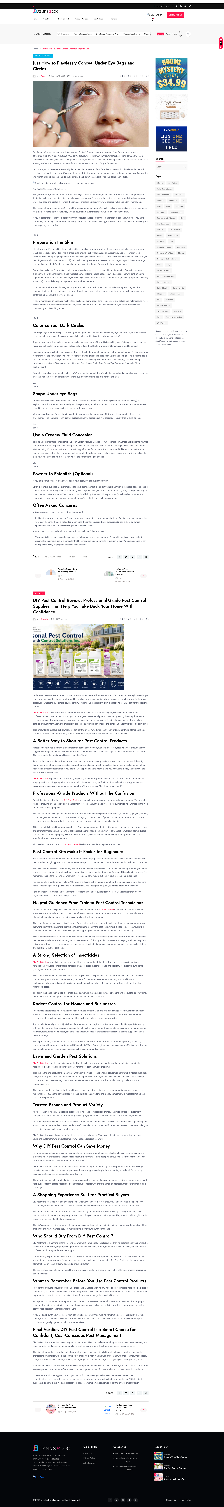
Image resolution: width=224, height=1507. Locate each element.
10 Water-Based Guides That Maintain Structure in (125, 571)
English (159, 15)
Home (35, 19)
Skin (158, 300)
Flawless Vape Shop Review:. (176, 1457)
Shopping (160, 294)
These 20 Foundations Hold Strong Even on (67, 570)
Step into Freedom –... (150, 34)
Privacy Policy (89, 1458)
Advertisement (89, 1463)
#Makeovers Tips (43, 56)
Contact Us (87, 1453)
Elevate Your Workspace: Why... (125, 34)
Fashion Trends (176, 212)
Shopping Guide (176, 294)
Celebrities (179, 195)
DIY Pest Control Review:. (175, 1468)
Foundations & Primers (166, 218)
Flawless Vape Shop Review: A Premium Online (124, 1407)
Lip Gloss (160, 241)
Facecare (179, 206)
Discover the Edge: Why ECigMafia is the (67, 1406)
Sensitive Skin (178, 288)
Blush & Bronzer (163, 195)
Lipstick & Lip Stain (164, 247)
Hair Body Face (163, 224)
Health (159, 236)
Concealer (173, 201)
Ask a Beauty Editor (53, 557)
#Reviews (39, 593)
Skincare (169, 300)
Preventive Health (163, 270)
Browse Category (43, 34)
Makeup (72, 557)
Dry (184, 201)
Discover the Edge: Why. (174, 1479)
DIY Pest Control (40, 712)
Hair (182, 218)
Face (168, 206)
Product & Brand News (165, 276)
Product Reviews (163, 282)
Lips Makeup (98, 19)
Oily (168, 265)
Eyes (159, 206)
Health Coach (173, 236)
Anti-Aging (172, 183)
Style (85, 557)
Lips (171, 241)
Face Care (161, 212)
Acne (168, 34)
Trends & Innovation (174, 317)
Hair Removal (63, 19)
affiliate (174, 34)
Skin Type (47, 19)
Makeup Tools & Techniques (167, 259)
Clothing (160, 201)
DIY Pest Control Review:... (77, 34)
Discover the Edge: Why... (101, 34)
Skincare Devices (81, 19)
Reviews (114, 19)
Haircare (177, 224)
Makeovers (181, 247)
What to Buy (161, 323)
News (159, 265)
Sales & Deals (162, 288)
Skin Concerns (162, 311)
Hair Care (160, 230)
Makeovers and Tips (165, 253)
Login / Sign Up (175, 15)
